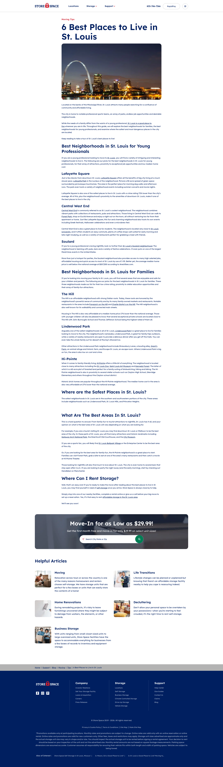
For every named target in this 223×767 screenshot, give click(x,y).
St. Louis (111, 158)
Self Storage (120, 691)
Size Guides (159, 691)
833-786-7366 (154, 6)
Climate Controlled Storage (126, 699)
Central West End (69, 210)
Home (37, 667)
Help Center (159, 688)
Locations (73, 6)
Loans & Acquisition (83, 695)
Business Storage (122, 695)
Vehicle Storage (121, 706)
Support (109, 6)
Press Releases (81, 702)
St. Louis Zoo (103, 366)
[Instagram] (42, 693)
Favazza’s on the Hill (98, 304)
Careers (78, 699)
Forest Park (67, 216)
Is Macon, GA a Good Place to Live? (109, 756)
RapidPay (171, 6)
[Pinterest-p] (47, 693)
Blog (54, 667)
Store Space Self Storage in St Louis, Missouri (72, 756)
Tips (69, 667)
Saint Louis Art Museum (120, 366)
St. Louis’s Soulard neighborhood (137, 246)
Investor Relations (82, 688)
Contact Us (158, 695)
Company (81, 683)
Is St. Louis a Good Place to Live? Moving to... (146, 756)
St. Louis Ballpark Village (110, 443)
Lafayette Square (108, 178)
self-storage (102, 488)
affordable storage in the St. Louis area (120, 497)
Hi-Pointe (101, 363)
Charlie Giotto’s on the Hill (123, 304)
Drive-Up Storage (122, 702)
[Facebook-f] (37, 693)
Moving (61, 667)
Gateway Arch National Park (74, 437)
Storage (91, 6)
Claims (157, 699)
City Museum (129, 437)
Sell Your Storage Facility (85, 691)
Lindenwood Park (123, 331)
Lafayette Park (79, 181)
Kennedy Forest (142, 366)
